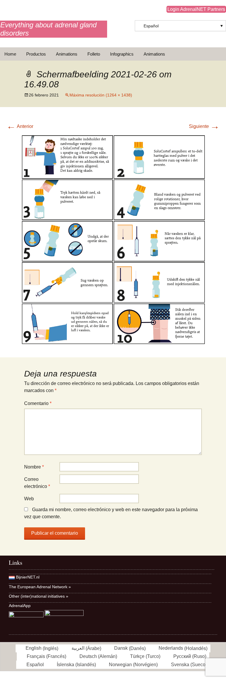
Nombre (34, 466)
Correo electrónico (37, 483)
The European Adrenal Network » (40, 586)
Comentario (37, 403)
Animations (66, 53)
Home (10, 53)
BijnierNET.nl (27, 577)
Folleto (93, 53)
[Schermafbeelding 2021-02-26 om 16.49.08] (113, 238)
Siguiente (204, 126)
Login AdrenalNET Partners (196, 9)
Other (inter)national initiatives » (38, 596)
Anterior (19, 126)
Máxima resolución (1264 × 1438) (100, 95)
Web (29, 498)
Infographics (122, 53)
